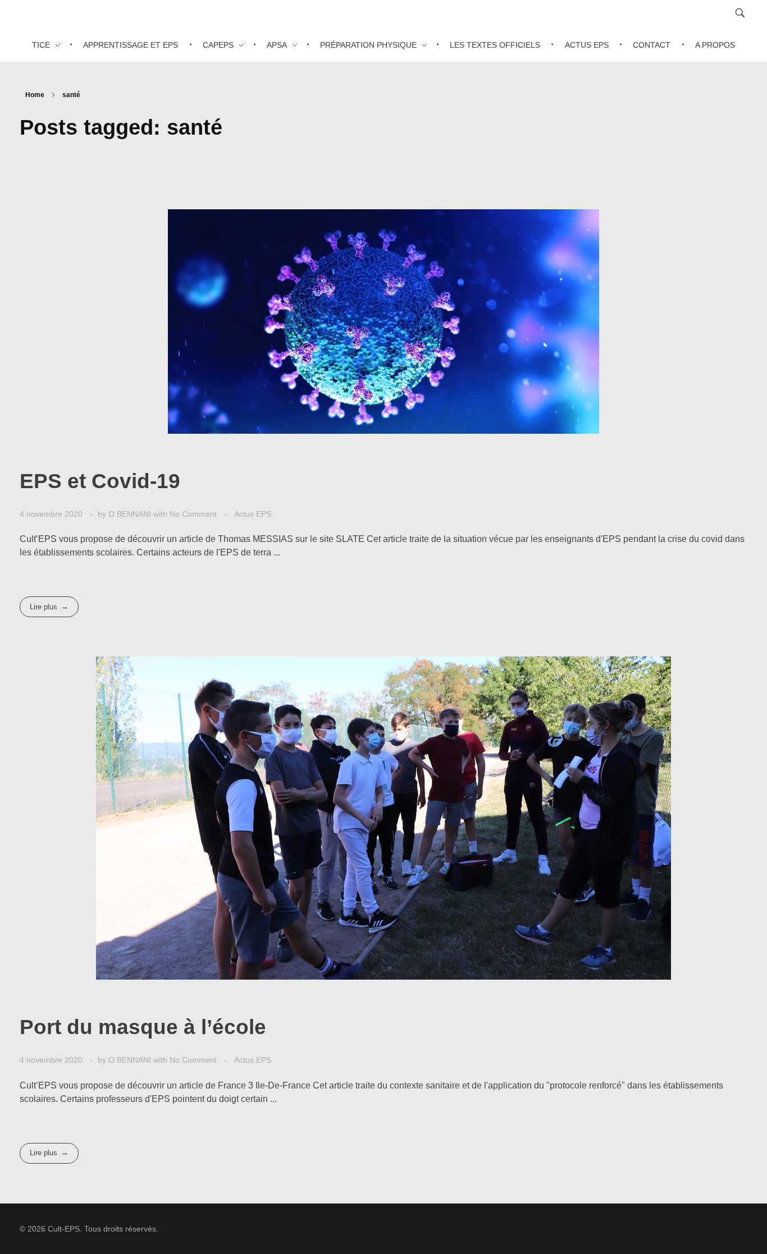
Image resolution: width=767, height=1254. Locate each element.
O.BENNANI (130, 513)
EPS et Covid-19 (100, 481)
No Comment (193, 513)
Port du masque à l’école (143, 1027)
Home (34, 95)
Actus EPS (252, 513)
